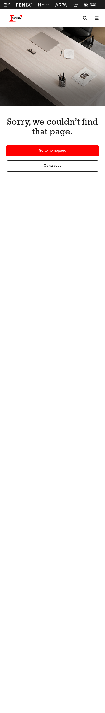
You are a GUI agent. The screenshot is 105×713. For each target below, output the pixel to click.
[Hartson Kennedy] (90, 5)
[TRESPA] (75, 5)
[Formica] (7, 5)
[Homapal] (43, 5)
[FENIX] (24, 5)
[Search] (85, 18)
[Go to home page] (15, 18)
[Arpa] (61, 5)
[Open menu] (96, 18)
